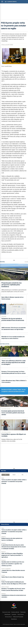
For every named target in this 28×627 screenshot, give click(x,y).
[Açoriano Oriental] (14, 608)
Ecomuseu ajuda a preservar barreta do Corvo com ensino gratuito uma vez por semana (13, 412)
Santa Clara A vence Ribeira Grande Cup (13, 577)
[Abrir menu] (2, 1)
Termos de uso (8, 616)
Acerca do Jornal (6, 612)
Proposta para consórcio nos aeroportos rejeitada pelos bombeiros (12, 284)
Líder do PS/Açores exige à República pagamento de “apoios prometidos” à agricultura (12, 555)
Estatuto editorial (15, 612)
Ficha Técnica (21, 614)
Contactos (14, 614)
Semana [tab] (14, 474)
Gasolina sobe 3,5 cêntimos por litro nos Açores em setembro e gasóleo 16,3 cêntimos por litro (13, 563)
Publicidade (23, 612)
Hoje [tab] (5, 474)
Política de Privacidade (18, 616)
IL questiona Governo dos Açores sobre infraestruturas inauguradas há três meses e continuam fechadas (14, 546)
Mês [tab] (22, 474)
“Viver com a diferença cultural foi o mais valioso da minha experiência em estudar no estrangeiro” (14, 362)
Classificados (7, 614)
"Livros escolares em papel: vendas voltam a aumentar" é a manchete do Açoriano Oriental (14, 481)
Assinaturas (14, 619)
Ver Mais (26, 261)
